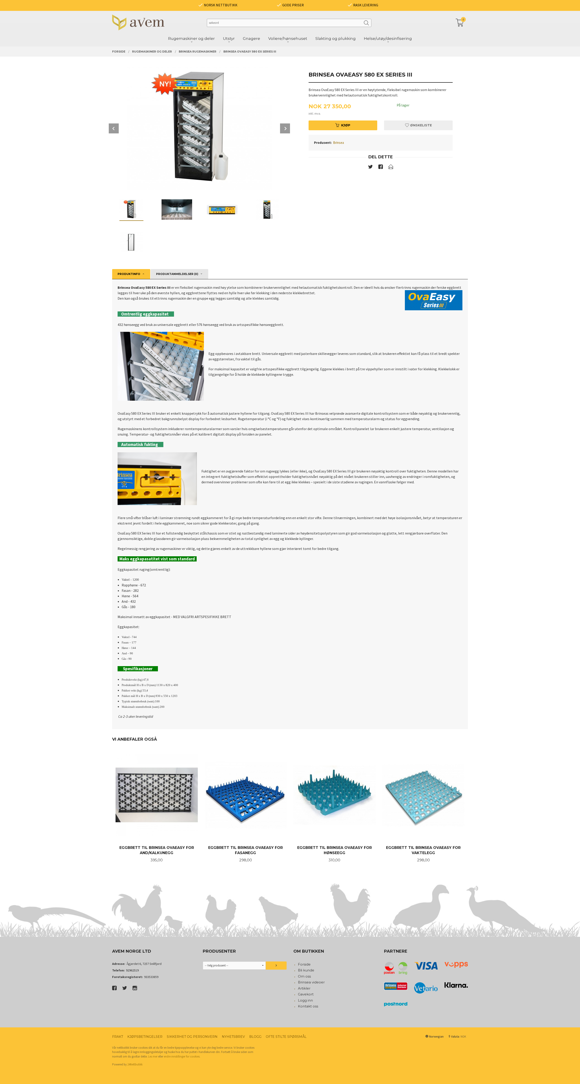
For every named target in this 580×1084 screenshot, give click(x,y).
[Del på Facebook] (381, 168)
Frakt (117, 1037)
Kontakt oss (308, 1006)
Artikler (304, 988)
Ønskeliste (420, 125)
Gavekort (306, 994)
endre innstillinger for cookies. (182, 1056)
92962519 (132, 970)
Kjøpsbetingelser (144, 1037)
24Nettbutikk (135, 1064)
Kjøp (345, 125)
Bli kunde (306, 970)
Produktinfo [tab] (129, 274)
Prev (114, 128)
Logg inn (305, 1000)
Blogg (255, 1037)
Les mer (152, 1056)
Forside (304, 964)
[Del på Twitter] (370, 168)
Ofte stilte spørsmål (286, 1037)
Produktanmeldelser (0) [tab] (177, 274)
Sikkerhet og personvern (192, 1037)
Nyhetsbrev (233, 1037)
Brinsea (338, 142)
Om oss (304, 976)
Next (285, 128)
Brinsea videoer (311, 982)
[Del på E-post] (391, 168)
